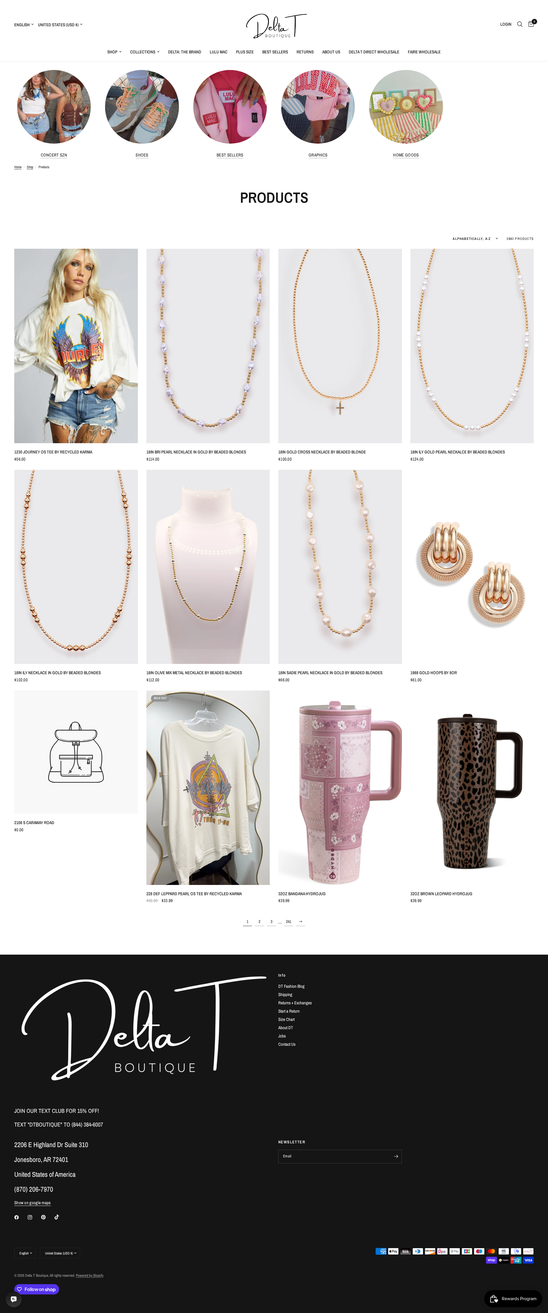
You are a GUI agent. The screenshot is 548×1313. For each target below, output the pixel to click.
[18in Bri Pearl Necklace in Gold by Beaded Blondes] (208, 346)
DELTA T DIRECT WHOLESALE (374, 52)
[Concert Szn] (54, 106)
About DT (285, 1028)
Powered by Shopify (89, 1275)
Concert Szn (54, 154)
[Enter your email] (396, 1156)
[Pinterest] (47, 1217)
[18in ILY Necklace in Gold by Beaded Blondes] (76, 567)
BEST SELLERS (275, 52)
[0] (529, 24)
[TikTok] (61, 1217)
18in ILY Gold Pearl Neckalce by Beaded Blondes (457, 452)
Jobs (282, 1036)
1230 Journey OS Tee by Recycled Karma (53, 452)
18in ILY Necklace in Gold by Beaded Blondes (57, 673)
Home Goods (406, 154)
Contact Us (286, 1044)
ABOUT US (331, 52)
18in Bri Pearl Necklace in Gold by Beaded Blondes (196, 452)
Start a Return (289, 1011)
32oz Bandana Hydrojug (302, 894)
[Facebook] (20, 1217)
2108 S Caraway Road (34, 823)
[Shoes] (142, 106)
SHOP (112, 52)
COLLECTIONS (142, 52)
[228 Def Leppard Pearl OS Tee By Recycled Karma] (208, 787)
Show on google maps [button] (32, 1202)
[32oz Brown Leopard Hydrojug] (472, 787)
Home (17, 167)
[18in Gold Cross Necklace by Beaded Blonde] (340, 346)
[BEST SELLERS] (230, 106)
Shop (30, 167)
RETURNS (305, 52)
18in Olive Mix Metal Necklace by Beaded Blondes (194, 673)
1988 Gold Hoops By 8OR (433, 673)
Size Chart (286, 1019)
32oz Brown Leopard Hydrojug (441, 894)
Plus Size (245, 52)
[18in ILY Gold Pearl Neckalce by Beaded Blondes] (472, 346)
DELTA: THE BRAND (184, 52)
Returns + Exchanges (295, 1003)
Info (282, 975)
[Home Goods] (406, 106)
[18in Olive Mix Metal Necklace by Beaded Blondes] (208, 567)
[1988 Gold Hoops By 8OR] (472, 567)
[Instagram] (34, 1217)
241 (288, 921)
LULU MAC (218, 52)
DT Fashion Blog (291, 986)
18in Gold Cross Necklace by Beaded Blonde (322, 452)
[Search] (519, 24)
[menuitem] (114, 52)
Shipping (285, 994)
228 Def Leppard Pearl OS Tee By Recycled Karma (194, 894)
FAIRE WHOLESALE (424, 52)
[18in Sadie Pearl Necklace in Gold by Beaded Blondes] (340, 567)
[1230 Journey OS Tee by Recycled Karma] (76, 346)
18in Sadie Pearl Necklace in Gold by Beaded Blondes (330, 673)
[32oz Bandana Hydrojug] (340, 787)
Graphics (318, 154)
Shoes (142, 154)
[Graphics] (318, 106)
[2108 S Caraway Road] (76, 752)
